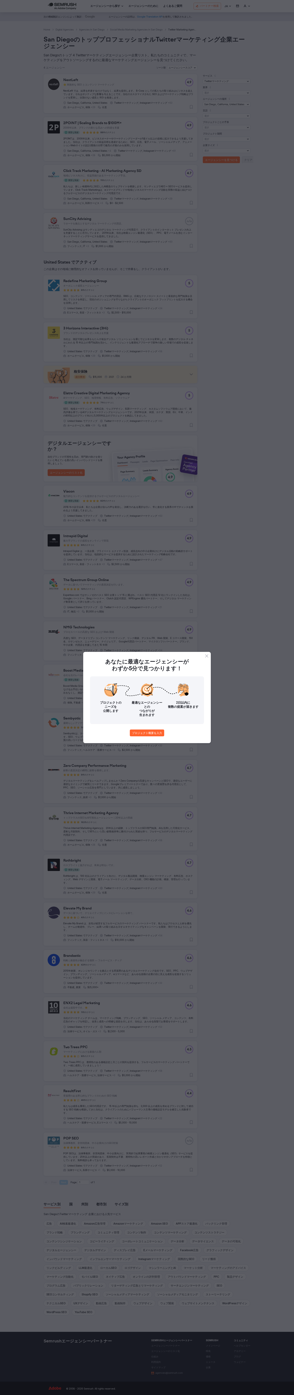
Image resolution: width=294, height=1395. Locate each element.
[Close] (207, 656)
